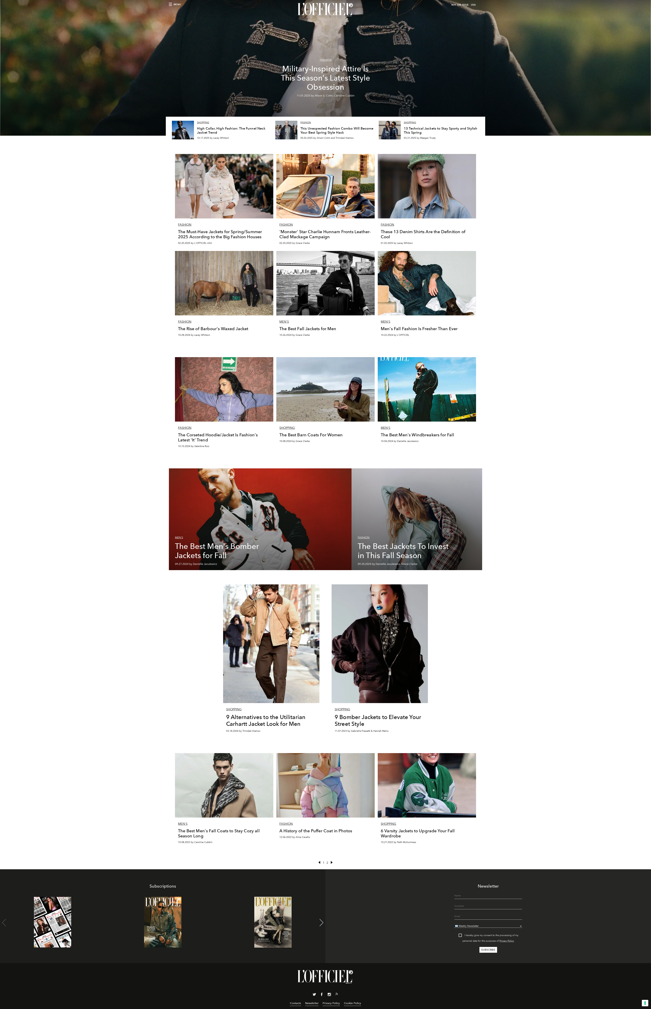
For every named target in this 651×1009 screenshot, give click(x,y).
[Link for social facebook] (321, 995)
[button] (321, 922)
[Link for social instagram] (329, 995)
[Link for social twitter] (314, 995)
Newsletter (312, 1003)
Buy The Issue (460, 4)
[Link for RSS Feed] (336, 994)
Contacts (295, 1003)
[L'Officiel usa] (325, 9)
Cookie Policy (352, 1003)
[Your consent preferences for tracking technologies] (645, 1003)
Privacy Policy (506, 940)
